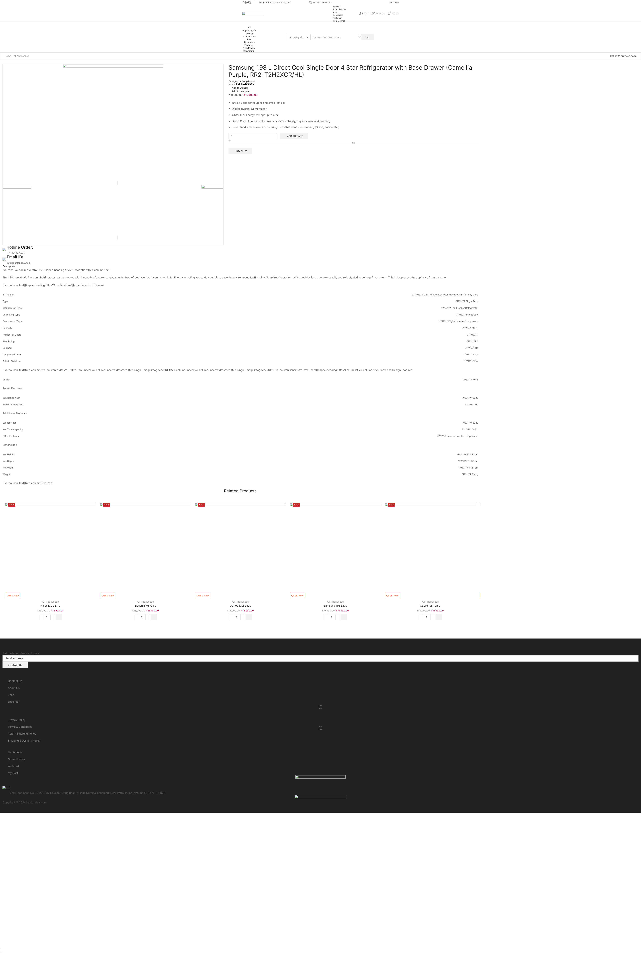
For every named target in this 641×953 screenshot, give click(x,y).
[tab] (240, 266)
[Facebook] (243, 2)
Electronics (338, 15)
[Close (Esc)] (0, 948)
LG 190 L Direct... (240, 605)
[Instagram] (250, 2)
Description (9, 266)
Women (336, 6)
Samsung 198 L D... (335, 605)
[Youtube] (245, 2)
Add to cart (295, 136)
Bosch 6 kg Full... (145, 605)
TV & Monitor (339, 21)
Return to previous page (623, 55)
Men (335, 12)
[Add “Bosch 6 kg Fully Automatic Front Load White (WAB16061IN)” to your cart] (154, 617)
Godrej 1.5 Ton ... (430, 605)
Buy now (241, 150)
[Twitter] (248, 2)
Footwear (337, 18)
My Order (394, 2)
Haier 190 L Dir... (50, 605)
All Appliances (339, 9)
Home (8, 55)
